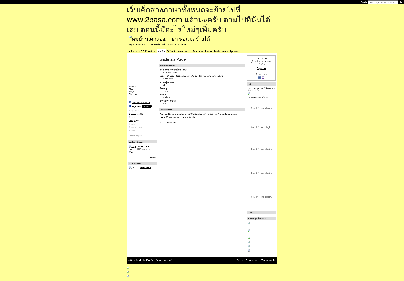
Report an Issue (252, 260)
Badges (240, 260)
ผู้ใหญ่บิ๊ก (150, 260)
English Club (143, 146)
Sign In (364, 2)
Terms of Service (268, 260)
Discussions (134, 113)
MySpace (136, 106)
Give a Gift (145, 167)
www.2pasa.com (154, 19)
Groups (132, 120)
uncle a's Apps (135, 135)
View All (152, 157)
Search (401, 2)
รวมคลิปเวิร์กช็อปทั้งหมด (258, 97)
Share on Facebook (141, 102)
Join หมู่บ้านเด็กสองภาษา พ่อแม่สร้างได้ (177, 116)
